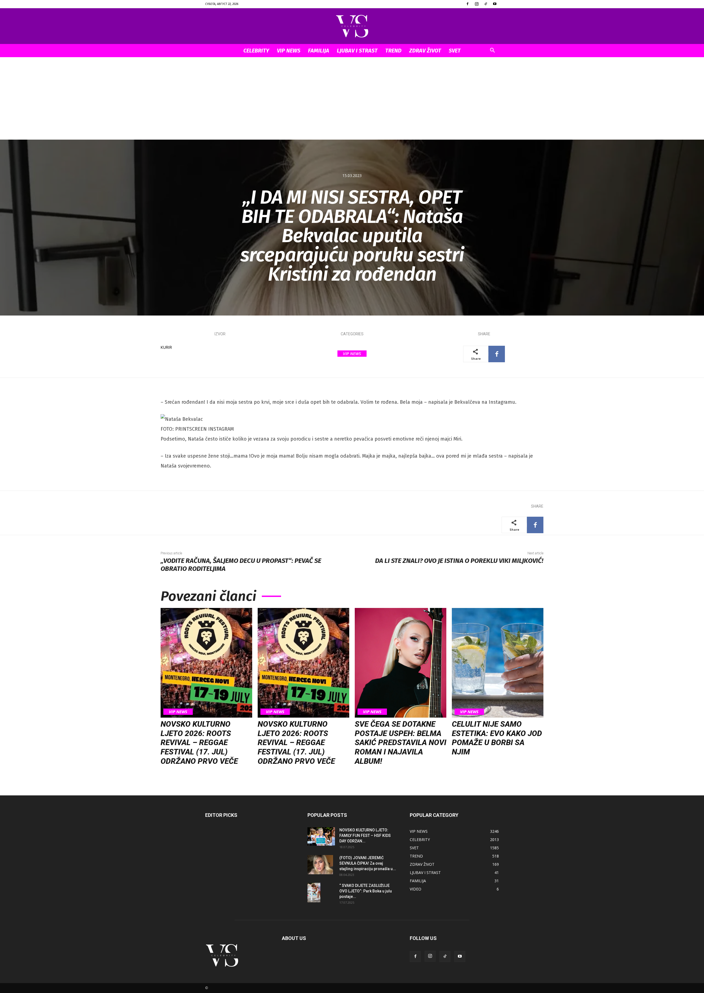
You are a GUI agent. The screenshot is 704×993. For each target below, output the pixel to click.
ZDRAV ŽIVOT (425, 50)
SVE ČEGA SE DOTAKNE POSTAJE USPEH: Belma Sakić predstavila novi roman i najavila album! (400, 742)
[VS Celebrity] (352, 26)
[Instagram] (476, 4)
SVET (455, 50)
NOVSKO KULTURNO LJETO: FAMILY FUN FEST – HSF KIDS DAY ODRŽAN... (365, 835)
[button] (492, 51)
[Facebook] (467, 4)
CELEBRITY (256, 50)
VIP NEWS (288, 50)
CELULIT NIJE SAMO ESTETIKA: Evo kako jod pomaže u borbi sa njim (497, 738)
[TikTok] (486, 4)
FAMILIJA (318, 50)
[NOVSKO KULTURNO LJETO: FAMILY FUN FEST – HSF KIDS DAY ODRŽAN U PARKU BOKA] (321, 836)
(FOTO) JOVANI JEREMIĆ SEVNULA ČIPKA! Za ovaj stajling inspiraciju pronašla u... (367, 863)
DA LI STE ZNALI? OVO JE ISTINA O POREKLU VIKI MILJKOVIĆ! (459, 561)
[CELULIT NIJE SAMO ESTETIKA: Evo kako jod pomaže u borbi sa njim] (497, 663)
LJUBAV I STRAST (357, 50)
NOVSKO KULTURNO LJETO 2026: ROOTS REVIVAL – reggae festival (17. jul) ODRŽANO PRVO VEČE (199, 742)
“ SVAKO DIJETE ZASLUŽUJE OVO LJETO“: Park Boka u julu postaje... (365, 891)
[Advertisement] (352, 98)
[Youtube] (495, 4)
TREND (393, 50)
